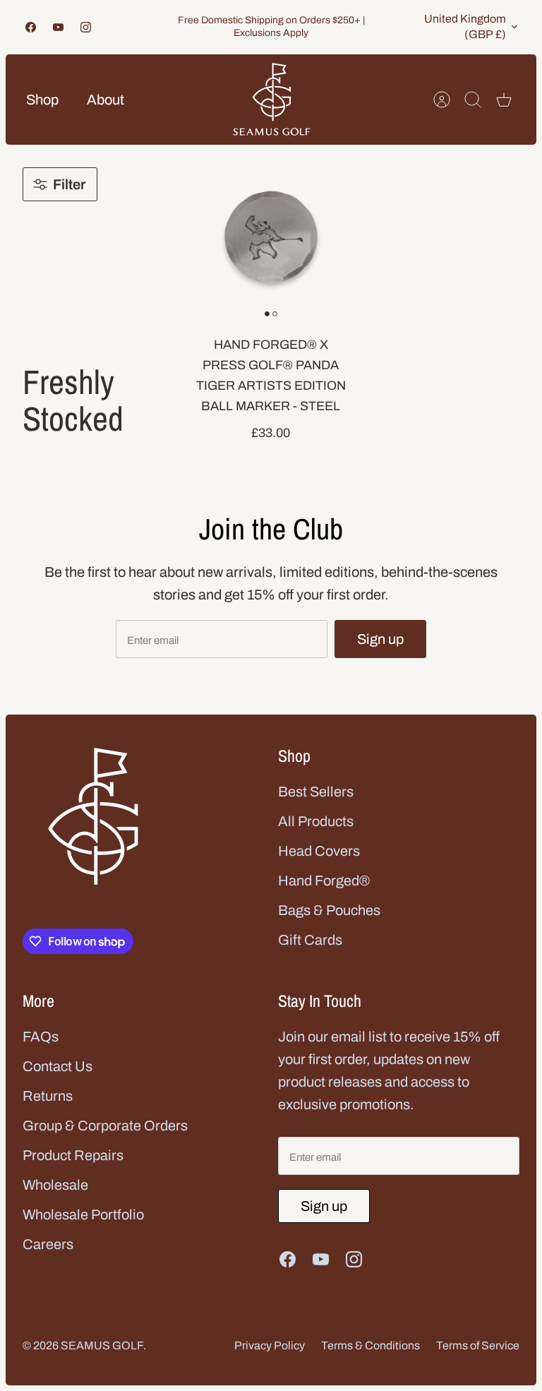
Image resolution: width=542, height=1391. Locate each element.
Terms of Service (477, 1345)
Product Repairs (73, 1155)
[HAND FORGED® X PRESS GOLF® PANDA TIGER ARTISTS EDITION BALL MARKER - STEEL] (270, 236)
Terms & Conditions (370, 1345)
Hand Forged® (324, 880)
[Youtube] (58, 27)
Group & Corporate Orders (105, 1125)
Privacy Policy (269, 1345)
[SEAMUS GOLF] (271, 99)
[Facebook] (30, 27)
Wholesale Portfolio (83, 1214)
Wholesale (55, 1185)
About (105, 99)
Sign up (380, 639)
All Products (316, 821)
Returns (48, 1096)
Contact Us (57, 1066)
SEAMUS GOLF (102, 1345)
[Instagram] (86, 27)
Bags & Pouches (329, 910)
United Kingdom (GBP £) (465, 26)
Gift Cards (310, 940)
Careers (48, 1244)
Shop (42, 99)
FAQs (41, 1036)
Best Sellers (316, 791)
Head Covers (319, 851)
